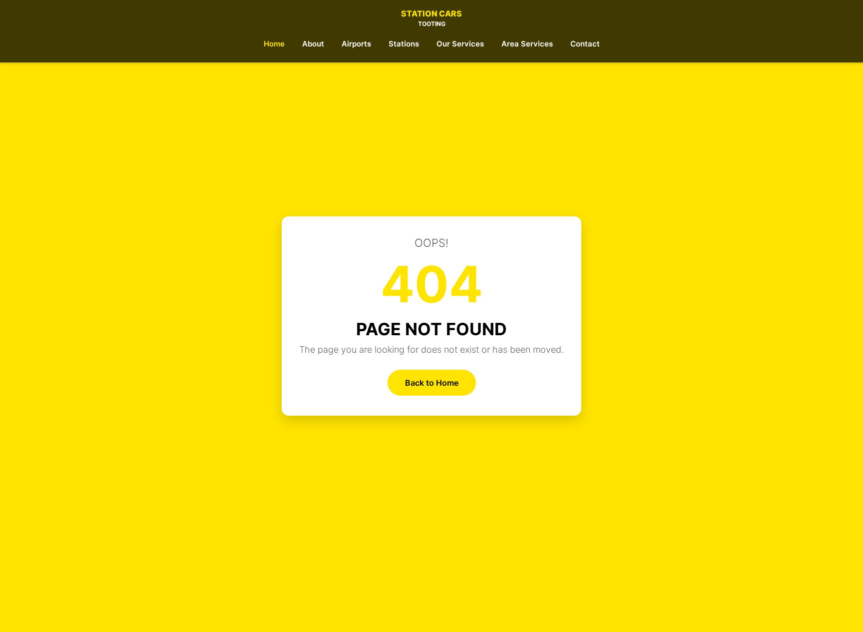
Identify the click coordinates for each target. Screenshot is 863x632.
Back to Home (431, 383)
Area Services (527, 43)
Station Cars (431, 17)
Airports (356, 43)
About (313, 43)
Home (274, 43)
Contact (585, 43)
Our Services (460, 43)
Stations (404, 43)
